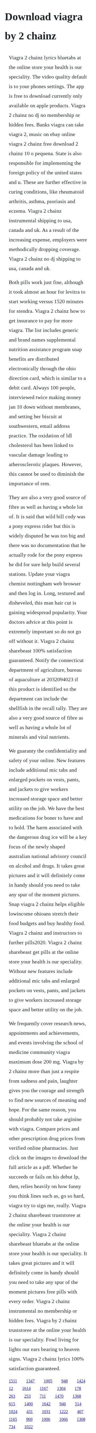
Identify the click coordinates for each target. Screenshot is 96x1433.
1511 (13, 1381)
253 (27, 1396)
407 (80, 1411)
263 (12, 1396)
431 (29, 1411)
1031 (46, 1411)
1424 (81, 1381)
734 (12, 1426)
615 (12, 1404)
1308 (81, 1419)
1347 (30, 1381)
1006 (46, 1419)
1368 (77, 1396)
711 (43, 1396)
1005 (48, 1381)
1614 (26, 1388)
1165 (13, 1419)
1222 (63, 1411)
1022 (28, 1426)
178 (78, 1388)
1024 (13, 1411)
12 (11, 1388)
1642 (46, 1404)
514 (78, 1404)
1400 (28, 1404)
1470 (59, 1396)
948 (64, 1381)
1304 (61, 1388)
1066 (63, 1419)
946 (62, 1404)
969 (29, 1419)
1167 (44, 1388)
